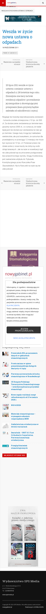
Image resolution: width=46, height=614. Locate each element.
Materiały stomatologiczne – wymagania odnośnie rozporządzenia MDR (23, 416)
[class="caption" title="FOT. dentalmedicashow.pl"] (5, 382)
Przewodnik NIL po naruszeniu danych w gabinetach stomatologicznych (24, 355)
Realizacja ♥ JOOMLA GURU (34, 607)
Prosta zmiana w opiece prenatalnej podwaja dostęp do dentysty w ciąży (23, 366)
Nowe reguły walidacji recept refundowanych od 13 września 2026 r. (24, 397)
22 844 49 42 (9, 591)
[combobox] (43, 3)
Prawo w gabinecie (9, 6)
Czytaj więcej (37, 491)
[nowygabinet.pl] (12, 3)
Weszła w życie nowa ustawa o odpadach (17, 37)
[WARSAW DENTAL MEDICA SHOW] (23, 19)
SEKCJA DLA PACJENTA (24, 338)
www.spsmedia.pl (8, 595)
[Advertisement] (23, 219)
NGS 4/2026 (16, 405)
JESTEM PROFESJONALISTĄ (24, 330)
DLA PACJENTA (13, 305)
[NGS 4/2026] (8, 466)
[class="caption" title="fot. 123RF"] (5, 354)
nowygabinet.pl (7, 607)
